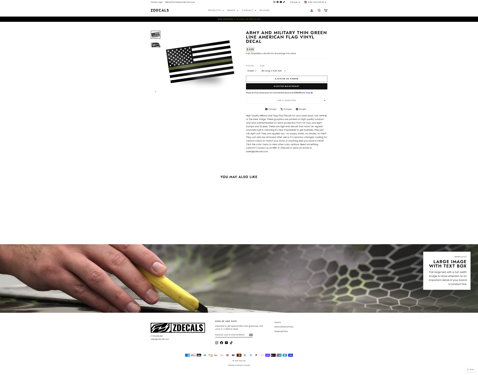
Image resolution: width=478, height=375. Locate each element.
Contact (248, 10)
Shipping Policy (281, 331)
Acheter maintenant (287, 86)
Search (277, 322)
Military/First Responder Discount (180, 2)
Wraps (231, 10)
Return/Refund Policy (283, 326)
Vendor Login (157, 2)
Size (262, 66)
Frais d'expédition (254, 53)
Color (250, 66)
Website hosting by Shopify (239, 365)
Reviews (265, 10)
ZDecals (160, 10)
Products (215, 10)
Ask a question (286, 100)
